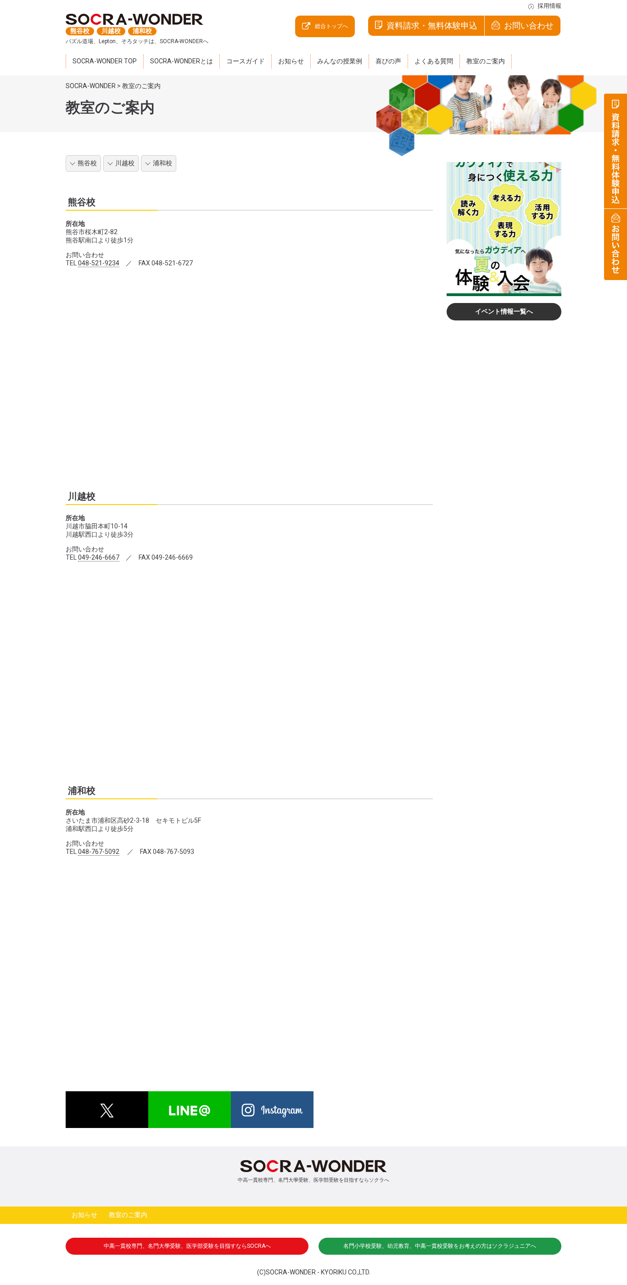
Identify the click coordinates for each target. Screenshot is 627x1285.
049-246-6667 (98, 557)
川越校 (124, 163)
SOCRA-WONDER (291, 1272)
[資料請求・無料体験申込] (615, 151)
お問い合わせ (529, 25)
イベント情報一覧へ (504, 311)
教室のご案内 (128, 1214)
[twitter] (107, 1109)
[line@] (189, 1109)
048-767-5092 (98, 851)
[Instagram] (272, 1109)
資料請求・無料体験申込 (431, 25)
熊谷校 (87, 163)
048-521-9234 (98, 263)
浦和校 (162, 163)
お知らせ (84, 1214)
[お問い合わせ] (615, 244)
